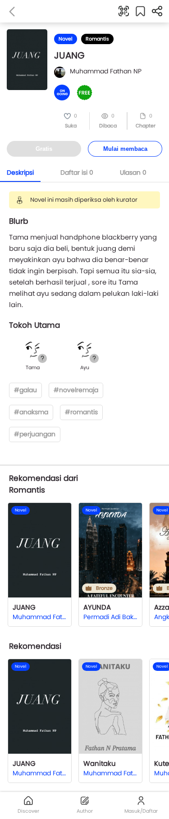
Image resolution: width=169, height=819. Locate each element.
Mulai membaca (125, 148)
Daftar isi (76, 172)
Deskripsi (20, 172)
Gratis (44, 148)
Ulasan (133, 172)
